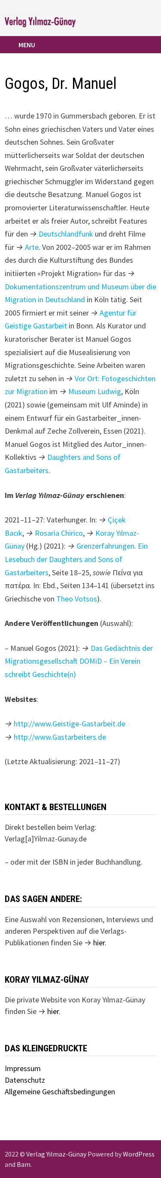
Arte (32, 247)
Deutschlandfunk (66, 234)
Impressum (23, 1068)
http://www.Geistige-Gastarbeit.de (69, 724)
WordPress (139, 1154)
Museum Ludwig (94, 391)
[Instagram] (142, 7)
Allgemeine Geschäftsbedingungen (60, 1091)
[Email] (151, 7)
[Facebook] (131, 7)
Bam (23, 1164)
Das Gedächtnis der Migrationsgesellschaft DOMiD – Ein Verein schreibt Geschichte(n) (79, 661)
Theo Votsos (76, 599)
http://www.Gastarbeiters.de (60, 737)
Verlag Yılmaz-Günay (56, 1154)
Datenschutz (25, 1080)
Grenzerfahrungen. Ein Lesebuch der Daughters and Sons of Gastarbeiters (76, 559)
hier (99, 942)
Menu (26, 44)
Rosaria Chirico (59, 533)
